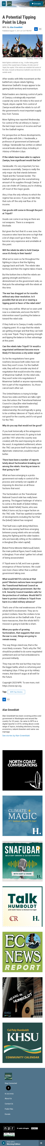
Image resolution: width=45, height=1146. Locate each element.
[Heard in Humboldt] (22, 997)
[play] (3, 1143)
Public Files (9, 1109)
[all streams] (42, 1143)
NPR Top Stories (16, 692)
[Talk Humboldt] (22, 906)
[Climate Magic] (22, 816)
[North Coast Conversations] (22, 770)
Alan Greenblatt (16, 27)
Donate (37, 4)
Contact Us (9, 1104)
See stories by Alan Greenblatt (16, 735)
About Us (8, 1099)
